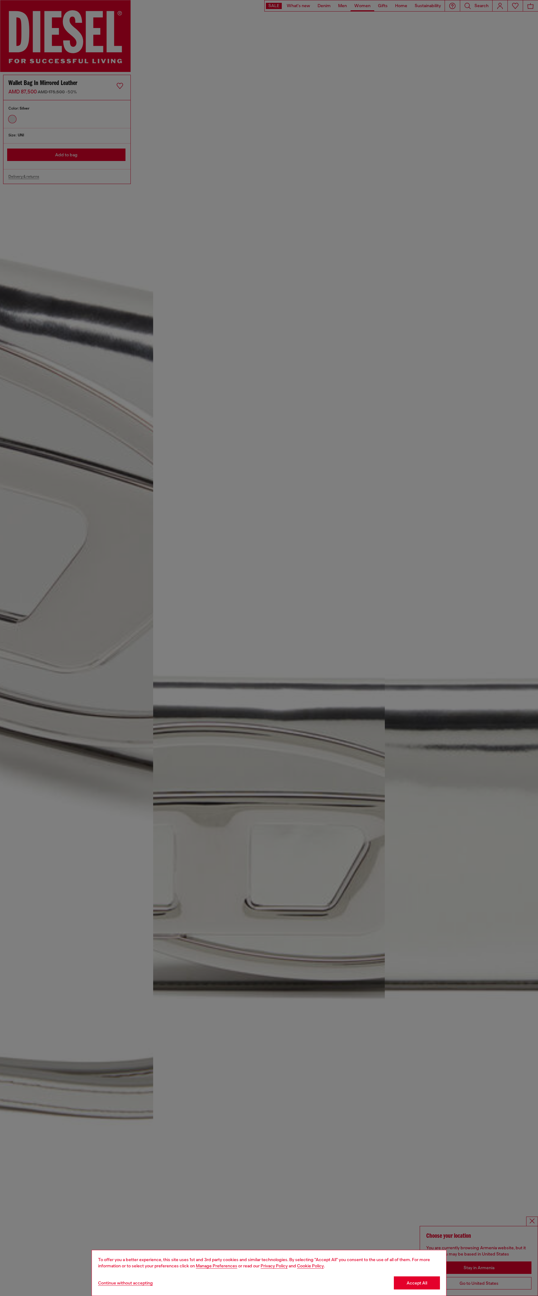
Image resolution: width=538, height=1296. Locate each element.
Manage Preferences (216, 1265)
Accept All (417, 1282)
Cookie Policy (310, 1265)
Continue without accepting (125, 1282)
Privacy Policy (274, 1265)
